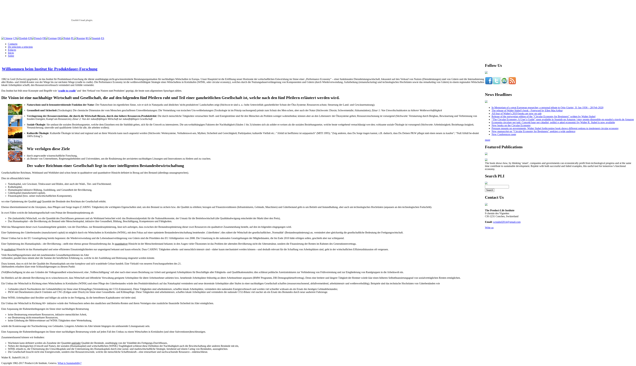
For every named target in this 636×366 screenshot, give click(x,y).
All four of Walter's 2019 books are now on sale (517, 113)
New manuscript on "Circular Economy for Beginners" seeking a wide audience (533, 131)
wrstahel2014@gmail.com (507, 222)
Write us (489, 227)
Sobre (11, 55)
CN (15, 38)
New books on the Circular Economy (511, 125)
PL (72, 38)
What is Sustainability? (69, 363)
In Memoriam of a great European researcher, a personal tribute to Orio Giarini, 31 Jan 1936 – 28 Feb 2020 (547, 107)
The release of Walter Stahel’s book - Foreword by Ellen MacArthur (527, 110)
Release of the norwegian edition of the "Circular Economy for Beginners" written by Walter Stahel (543, 116)
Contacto (12, 43)
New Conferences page (504, 134)
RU (87, 38)
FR (44, 38)
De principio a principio (20, 46)
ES (102, 38)
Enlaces (12, 49)
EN (30, 38)
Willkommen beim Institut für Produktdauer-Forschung (49, 69)
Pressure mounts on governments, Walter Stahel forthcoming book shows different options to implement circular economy (555, 128)
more (487, 140)
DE (59, 38)
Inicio (11, 52)
